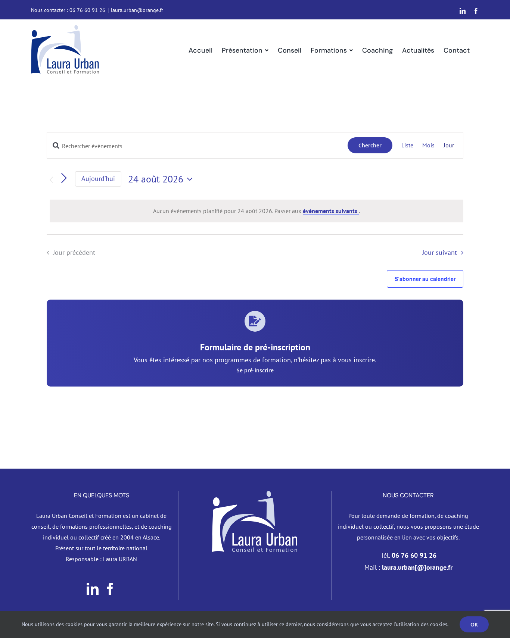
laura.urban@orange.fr (137, 10)
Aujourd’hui (98, 178)
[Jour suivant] (63, 178)
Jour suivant (439, 252)
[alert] (256, 211)
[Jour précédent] (51, 179)
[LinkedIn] (93, 589)
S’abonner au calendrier (425, 278)
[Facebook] (110, 589)
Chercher (370, 145)
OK (474, 624)
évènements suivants (331, 211)
